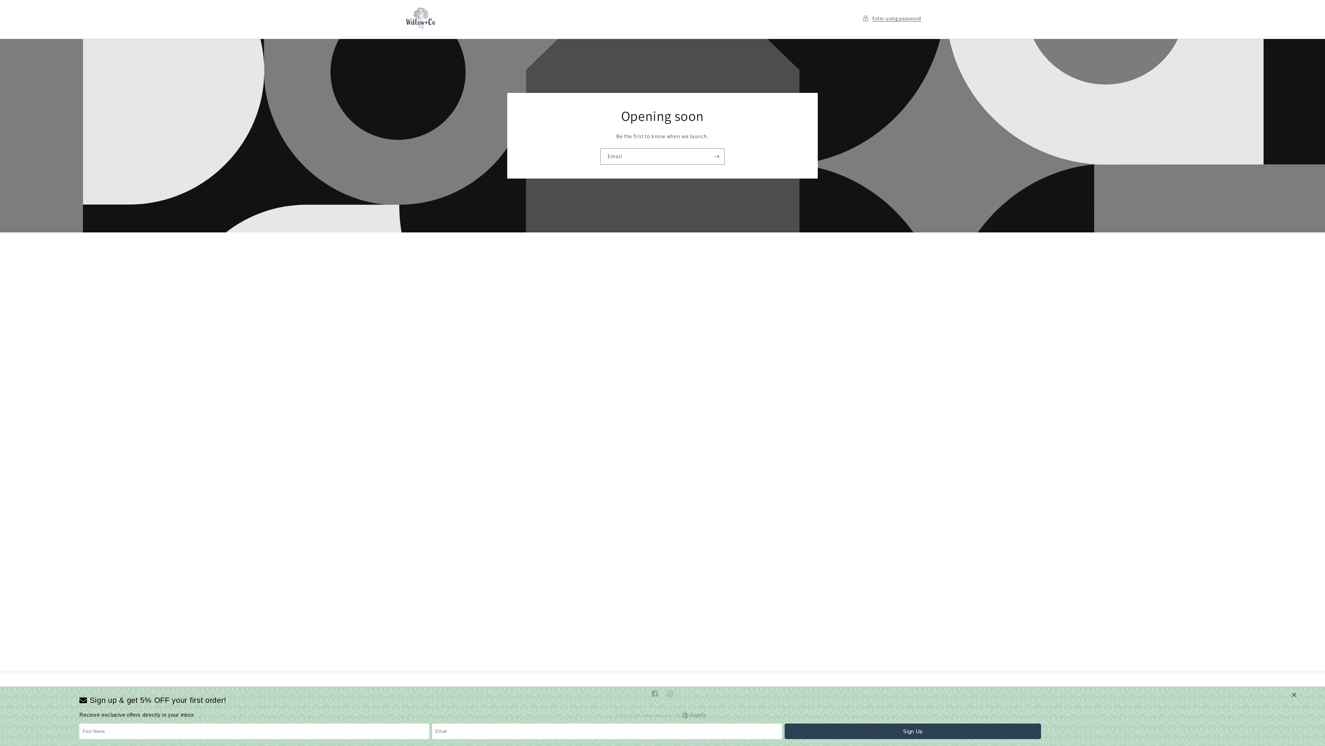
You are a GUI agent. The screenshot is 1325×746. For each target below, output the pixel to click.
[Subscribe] (716, 157)
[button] (892, 18)
